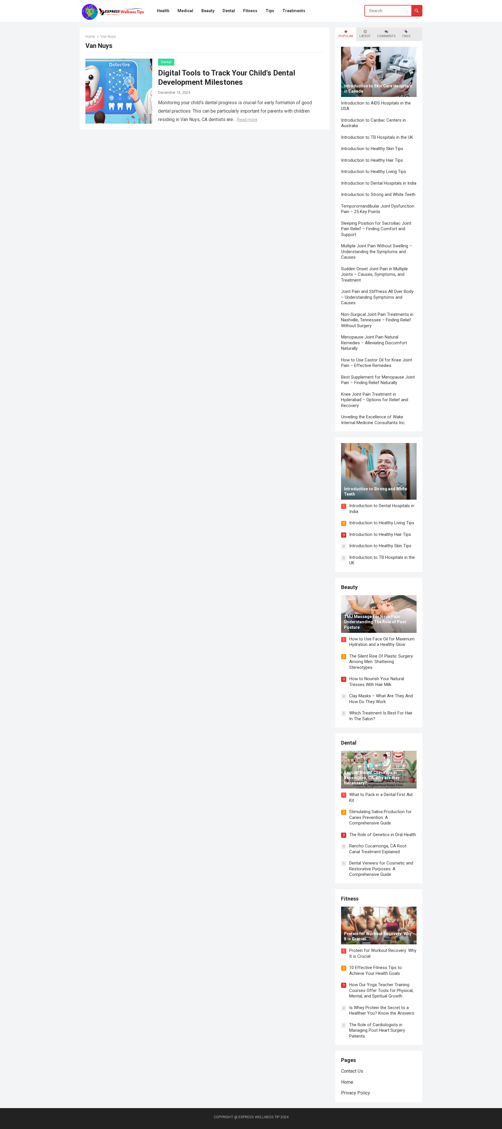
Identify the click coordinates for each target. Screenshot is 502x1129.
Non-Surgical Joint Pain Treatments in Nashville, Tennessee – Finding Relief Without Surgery (377, 320)
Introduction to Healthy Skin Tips (372, 148)
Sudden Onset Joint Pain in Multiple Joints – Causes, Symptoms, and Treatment (374, 274)
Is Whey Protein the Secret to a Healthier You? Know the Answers (381, 1010)
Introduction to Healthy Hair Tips (372, 160)
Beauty (349, 587)
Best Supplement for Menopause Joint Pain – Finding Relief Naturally (378, 380)
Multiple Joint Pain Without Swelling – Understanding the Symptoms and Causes (376, 251)
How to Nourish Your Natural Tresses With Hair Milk (376, 681)
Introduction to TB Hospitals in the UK (377, 137)
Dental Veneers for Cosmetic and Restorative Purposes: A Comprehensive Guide (381, 868)
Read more (247, 119)
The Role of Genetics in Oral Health (382, 834)
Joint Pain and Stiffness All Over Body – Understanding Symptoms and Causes (377, 297)
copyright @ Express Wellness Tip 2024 (251, 1117)
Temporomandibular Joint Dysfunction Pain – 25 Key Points (377, 209)
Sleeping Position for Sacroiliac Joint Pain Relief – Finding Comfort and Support (376, 229)
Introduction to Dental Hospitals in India (378, 183)
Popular (345, 36)
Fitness (349, 899)
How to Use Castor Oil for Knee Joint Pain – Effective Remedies (376, 362)
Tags (406, 36)
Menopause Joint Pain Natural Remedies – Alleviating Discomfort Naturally (374, 342)
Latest (365, 36)
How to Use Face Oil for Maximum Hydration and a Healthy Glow (382, 641)
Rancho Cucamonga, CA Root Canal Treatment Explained (377, 848)
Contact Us (352, 1071)
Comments (386, 36)
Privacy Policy (355, 1093)
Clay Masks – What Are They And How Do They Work (381, 698)
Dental (166, 62)
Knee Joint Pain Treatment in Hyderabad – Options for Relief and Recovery (374, 400)
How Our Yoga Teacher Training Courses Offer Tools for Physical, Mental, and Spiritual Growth (381, 990)
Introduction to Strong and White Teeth (378, 194)
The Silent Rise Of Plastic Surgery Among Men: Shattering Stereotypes (381, 661)
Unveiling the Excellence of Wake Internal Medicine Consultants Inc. (373, 419)
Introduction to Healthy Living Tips (373, 171)
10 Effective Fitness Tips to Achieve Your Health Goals (375, 970)
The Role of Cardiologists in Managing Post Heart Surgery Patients (377, 1030)
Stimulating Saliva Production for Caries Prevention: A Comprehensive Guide (380, 817)
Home (90, 37)
